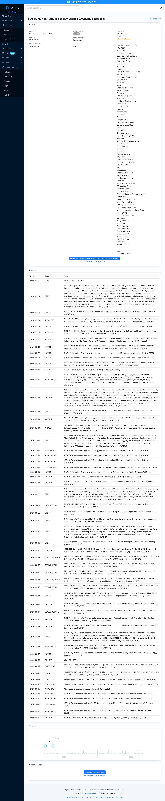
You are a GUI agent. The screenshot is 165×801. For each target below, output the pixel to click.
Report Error (156, 19)
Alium (6, 90)
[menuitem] (12, 16)
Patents (7, 72)
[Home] (9, 12)
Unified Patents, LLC (92, 793)
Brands (7, 81)
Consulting (8, 76)
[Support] (12, 12)
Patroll (6, 95)
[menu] (12, 39)
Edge (6, 86)
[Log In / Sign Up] (15, 12)
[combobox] (51, 7)
